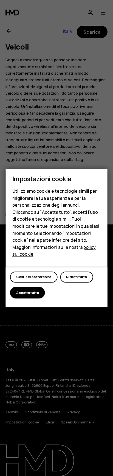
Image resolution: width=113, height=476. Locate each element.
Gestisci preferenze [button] (34, 277)
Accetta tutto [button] (27, 292)
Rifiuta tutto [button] (76, 277)
